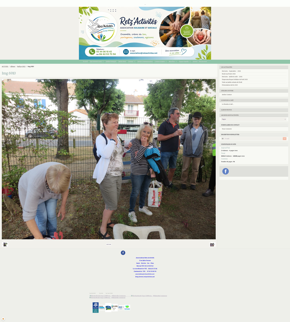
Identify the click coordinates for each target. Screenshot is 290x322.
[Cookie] (3, 319)
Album (12, 66)
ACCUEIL (5, 66)
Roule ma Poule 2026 (229, 74)
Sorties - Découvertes (200, 61)
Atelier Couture (227, 94)
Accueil (85, 61)
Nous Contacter (227, 129)
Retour (108, 244)
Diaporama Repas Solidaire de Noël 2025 (235, 79)
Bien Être (172, 61)
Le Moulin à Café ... (228, 104)
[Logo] (107, 297)
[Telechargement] (121, 307)
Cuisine (131, 61)
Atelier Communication (145, 61)
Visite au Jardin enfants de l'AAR (232, 82)
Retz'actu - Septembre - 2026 (231, 71)
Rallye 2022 (21, 66)
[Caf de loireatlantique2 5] (96, 307)
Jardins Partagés (111, 61)
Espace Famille (184, 61)
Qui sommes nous (96, 61)
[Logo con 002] (102, 307)
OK (285, 138)
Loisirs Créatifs (160, 61)
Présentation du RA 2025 (230, 85)
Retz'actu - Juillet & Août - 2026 (232, 77)
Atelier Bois (122, 61)
